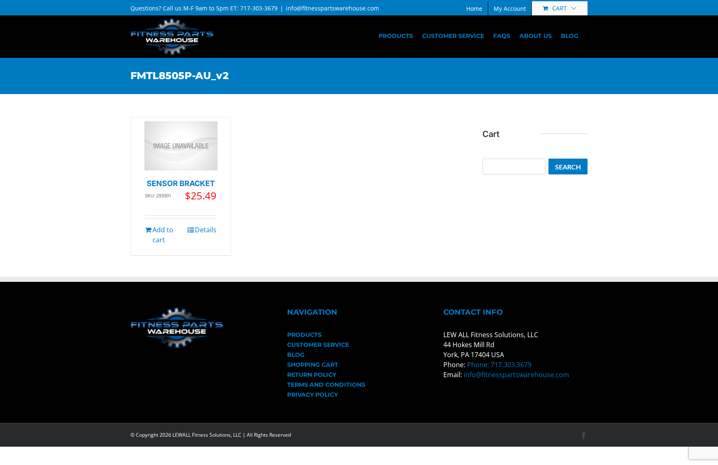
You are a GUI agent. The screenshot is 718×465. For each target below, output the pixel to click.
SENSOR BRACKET (181, 183)
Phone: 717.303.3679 (499, 364)
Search (568, 167)
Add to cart (162, 234)
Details (205, 229)
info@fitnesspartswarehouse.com (332, 8)
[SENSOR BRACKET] (181, 146)
